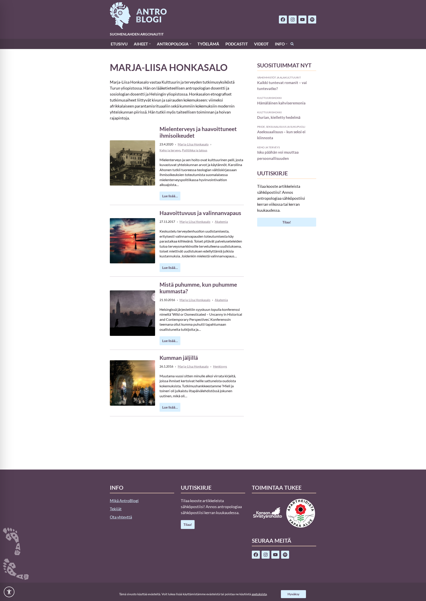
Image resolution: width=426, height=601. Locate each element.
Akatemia (221, 221)
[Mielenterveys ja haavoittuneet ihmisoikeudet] (132, 163)
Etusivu (119, 43)
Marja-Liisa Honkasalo (193, 144)
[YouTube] (302, 19)
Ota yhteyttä (121, 517)
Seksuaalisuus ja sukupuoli (285, 126)
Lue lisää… (169, 197)
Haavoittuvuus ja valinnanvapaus (200, 212)
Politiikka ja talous (194, 150)
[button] (150, 44)
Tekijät (116, 508)
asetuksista (259, 594)
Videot (261, 43)
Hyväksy (293, 594)
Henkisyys (220, 366)
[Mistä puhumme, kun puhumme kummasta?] (132, 313)
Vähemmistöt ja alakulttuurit (279, 77)
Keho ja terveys (170, 150)
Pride (261, 126)
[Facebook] (283, 19)
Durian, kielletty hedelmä (278, 117)
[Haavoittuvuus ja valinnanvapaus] (132, 240)
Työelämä (208, 43)
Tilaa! (286, 222)
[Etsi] (292, 43)
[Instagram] (293, 19)
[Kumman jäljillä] (132, 382)
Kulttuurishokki (269, 97)
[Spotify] (312, 19)
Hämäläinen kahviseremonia (281, 103)
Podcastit (236, 43)
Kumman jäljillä (179, 357)
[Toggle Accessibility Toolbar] (9, 592)
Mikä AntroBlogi (124, 500)
